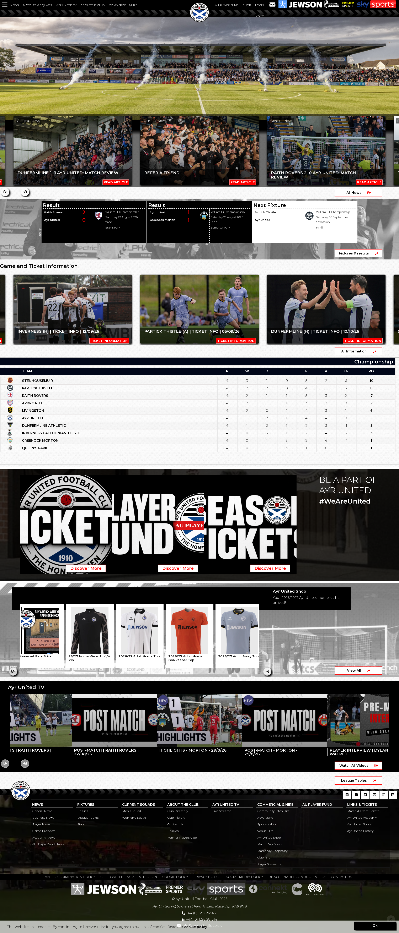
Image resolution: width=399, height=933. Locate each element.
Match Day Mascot (270, 844)
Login (259, 5)
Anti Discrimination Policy (70, 877)
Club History (176, 817)
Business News (43, 817)
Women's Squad (134, 817)
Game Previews (43, 831)
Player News (41, 824)
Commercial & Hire (123, 5)
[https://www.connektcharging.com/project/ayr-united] (268, 888)
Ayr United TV (66, 5)
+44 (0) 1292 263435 (201, 913)
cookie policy (195, 927)
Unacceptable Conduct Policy (297, 877)
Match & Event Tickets (363, 811)
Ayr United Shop (269, 837)
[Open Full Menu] (5, 5)
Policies (173, 831)
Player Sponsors (269, 864)
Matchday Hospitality (272, 851)
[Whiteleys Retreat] (315, 888)
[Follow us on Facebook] (356, 797)
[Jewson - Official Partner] (300, 4)
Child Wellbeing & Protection (128, 877)
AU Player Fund (227, 5)
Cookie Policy (175, 877)
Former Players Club (182, 837)
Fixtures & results (354, 253)
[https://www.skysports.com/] (376, 4)
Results (82, 811)
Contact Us (175, 824)
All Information (354, 351)
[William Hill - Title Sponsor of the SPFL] (331, 4)
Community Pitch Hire (273, 811)
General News (42, 811)
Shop (247, 5)
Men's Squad (131, 811)
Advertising (265, 817)
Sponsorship (266, 824)
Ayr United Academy (362, 817)
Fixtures (85, 805)
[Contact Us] (272, 4)
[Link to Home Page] (199, 20)
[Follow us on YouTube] (374, 797)
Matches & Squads (37, 5)
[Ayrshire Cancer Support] (297, 888)
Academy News (43, 837)
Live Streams (221, 811)
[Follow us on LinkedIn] (393, 797)
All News (354, 193)
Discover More (86, 568)
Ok (375, 926)
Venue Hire (265, 831)
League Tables (354, 781)
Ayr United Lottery (360, 831)
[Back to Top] (391, 919)
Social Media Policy (244, 877)
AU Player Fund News (48, 844)
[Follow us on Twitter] (365, 797)
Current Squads (138, 805)
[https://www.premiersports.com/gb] (348, 4)
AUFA (260, 15)
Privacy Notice (207, 877)
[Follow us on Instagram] (383, 797)
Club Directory (177, 811)
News (14, 5)
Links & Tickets (362, 805)
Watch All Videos (354, 766)
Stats (80, 824)
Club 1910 (264, 857)
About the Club (93, 5)
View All (354, 671)
